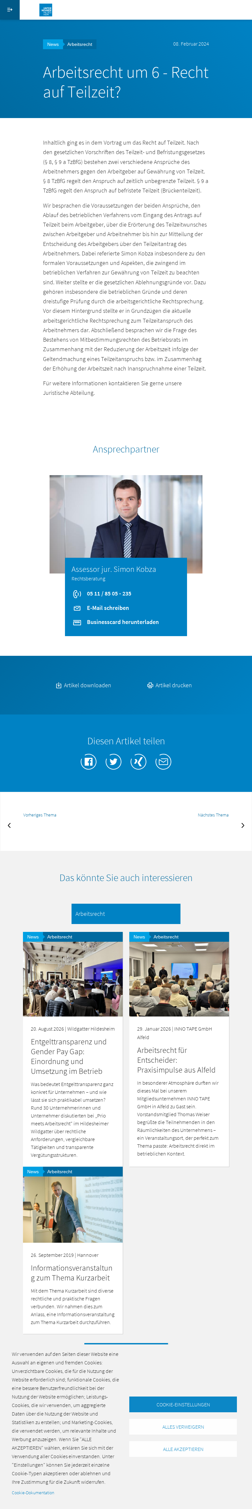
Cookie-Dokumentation (33, 1493)
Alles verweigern (183, 1426)
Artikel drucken (173, 685)
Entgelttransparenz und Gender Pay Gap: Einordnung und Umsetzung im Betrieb (69, 1056)
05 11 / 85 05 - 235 (108, 593)
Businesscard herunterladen (122, 622)
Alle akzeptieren (183, 1449)
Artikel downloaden (87, 685)
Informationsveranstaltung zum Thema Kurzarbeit (72, 1273)
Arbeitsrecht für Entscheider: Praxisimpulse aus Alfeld (176, 1060)
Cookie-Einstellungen (183, 1404)
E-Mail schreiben (107, 608)
